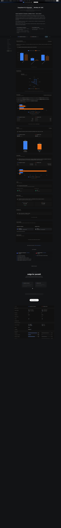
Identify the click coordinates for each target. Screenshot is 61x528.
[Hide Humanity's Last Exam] (26, 334)
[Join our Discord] (29, 0)
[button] (37, 36)
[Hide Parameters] (26, 314)
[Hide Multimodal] (26, 312)
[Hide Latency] (26, 327)
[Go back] (10, 36)
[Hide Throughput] (26, 329)
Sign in (57, 0)
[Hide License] (26, 318)
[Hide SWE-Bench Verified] (26, 336)
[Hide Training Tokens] (26, 316)
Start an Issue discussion (38, 245)
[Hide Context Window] (26, 310)
